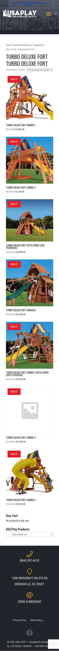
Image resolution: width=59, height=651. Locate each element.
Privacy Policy (19, 620)
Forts (13, 49)
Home (8, 45)
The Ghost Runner (21, 646)
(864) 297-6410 (29, 560)
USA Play (20, 642)
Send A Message (29, 601)
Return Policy (36, 620)
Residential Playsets (22, 45)
